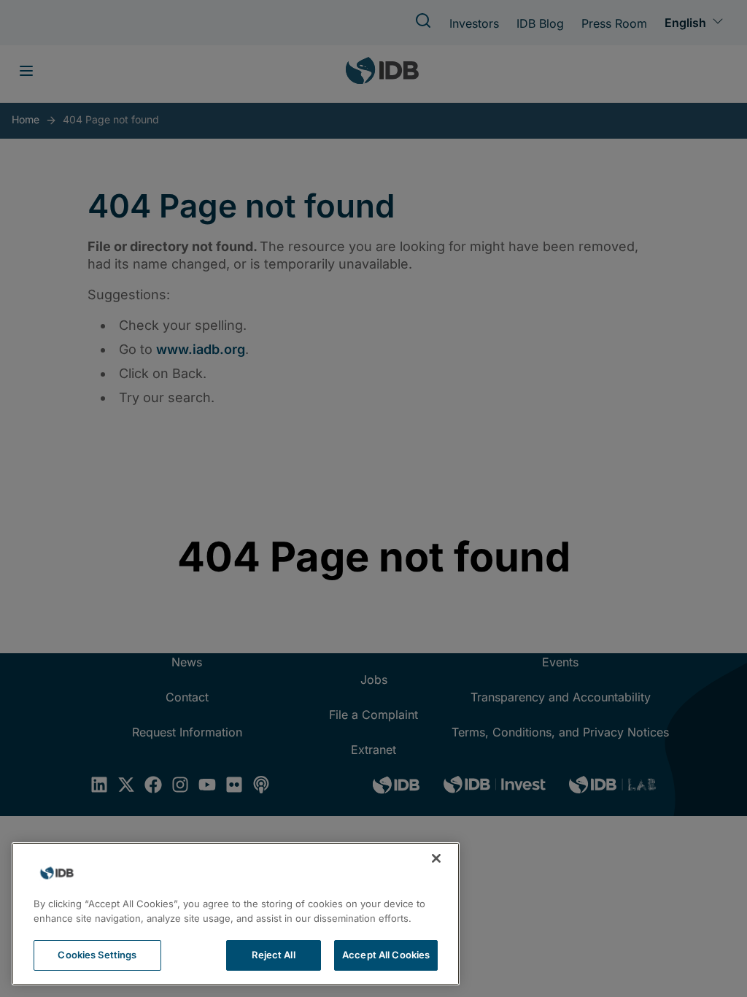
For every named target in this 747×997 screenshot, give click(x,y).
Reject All (273, 955)
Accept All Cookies (386, 955)
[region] (236, 913)
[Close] (436, 858)
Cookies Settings (97, 955)
